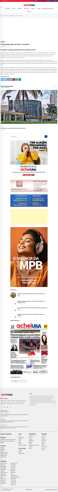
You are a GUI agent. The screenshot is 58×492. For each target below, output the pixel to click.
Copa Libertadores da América (43, 401)
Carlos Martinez (3, 467)
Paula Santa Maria (14, 475)
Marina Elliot (13, 470)
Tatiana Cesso (13, 484)
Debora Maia (3, 474)
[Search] (56, 7)
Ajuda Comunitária (4, 453)
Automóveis (7, 8)
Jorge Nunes (13, 467)
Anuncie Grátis (6, 489)
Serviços (39, 8)
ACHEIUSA (3, 46)
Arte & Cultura (22, 448)
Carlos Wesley (3, 469)
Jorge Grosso (13, 466)
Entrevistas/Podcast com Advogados (7, 441)
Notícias (2, 442)
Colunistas (3, 461)
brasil (46, 396)
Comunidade (3, 419)
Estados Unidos (4, 425)
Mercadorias (26, 8)
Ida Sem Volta (3, 483)
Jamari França (13, 464)
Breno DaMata (3, 466)
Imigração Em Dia (14, 463)
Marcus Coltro (13, 469)
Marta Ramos (13, 472)
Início (2, 489)
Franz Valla (3, 480)
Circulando (3, 470)
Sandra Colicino (13, 481)
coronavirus (53, 401)
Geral (20, 434)
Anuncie (30, 448)
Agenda (20, 451)
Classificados (32, 434)
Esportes (20, 443)
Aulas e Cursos (44, 446)
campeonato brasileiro (40, 399)
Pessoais (29, 11)
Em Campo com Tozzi (5, 452)
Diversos (43, 445)
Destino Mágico (3, 475)
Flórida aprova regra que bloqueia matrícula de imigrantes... (13, 128)
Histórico (6, 15)
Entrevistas (3, 449)
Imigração (3, 437)
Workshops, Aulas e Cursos (48, 8)
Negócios (33, 8)
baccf (31, 396)
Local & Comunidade (6, 434)
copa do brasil (33, 401)
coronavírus (32, 404)
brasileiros (51, 396)
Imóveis (13, 8)
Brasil (20, 442)
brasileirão (32, 399)
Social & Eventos (22, 453)
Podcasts (3, 445)
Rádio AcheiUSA (3, 455)
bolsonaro (36, 396)
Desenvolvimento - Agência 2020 (51, 489)
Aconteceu (21, 450)
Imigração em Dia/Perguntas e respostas (8, 439)
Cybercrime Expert (4, 472)
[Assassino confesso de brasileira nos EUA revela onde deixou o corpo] (13, 295)
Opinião (12, 474)
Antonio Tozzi (3, 464)
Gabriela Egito (3, 481)
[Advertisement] (29, 26)
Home (2, 15)
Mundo (20, 440)
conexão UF (49, 399)
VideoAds (44, 434)
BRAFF (41, 396)
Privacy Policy (11, 489)
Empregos (20, 8)
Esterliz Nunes (3, 478)
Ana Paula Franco (4, 463)
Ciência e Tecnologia (22, 445)
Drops (2, 477)
